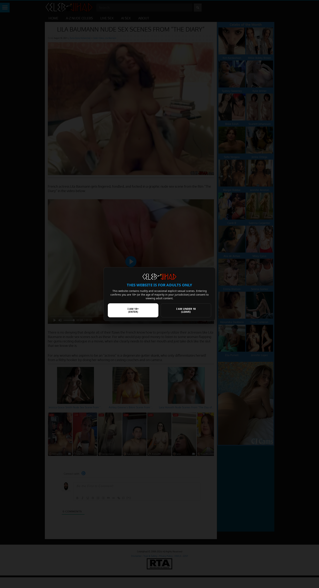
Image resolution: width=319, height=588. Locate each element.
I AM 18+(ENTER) (133, 310)
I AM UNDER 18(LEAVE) (186, 310)
